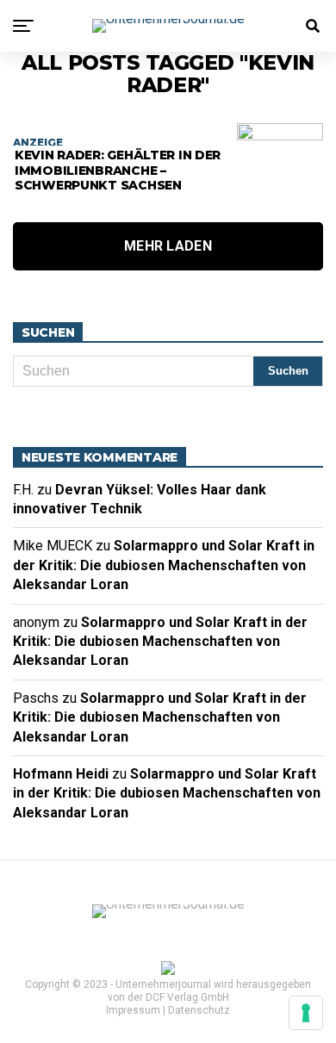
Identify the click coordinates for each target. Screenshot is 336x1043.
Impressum (133, 1010)
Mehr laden (168, 246)
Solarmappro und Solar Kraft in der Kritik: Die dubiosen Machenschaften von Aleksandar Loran (163, 565)
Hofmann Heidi (61, 774)
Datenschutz (199, 1010)
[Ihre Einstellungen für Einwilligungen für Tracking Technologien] (305, 1012)
